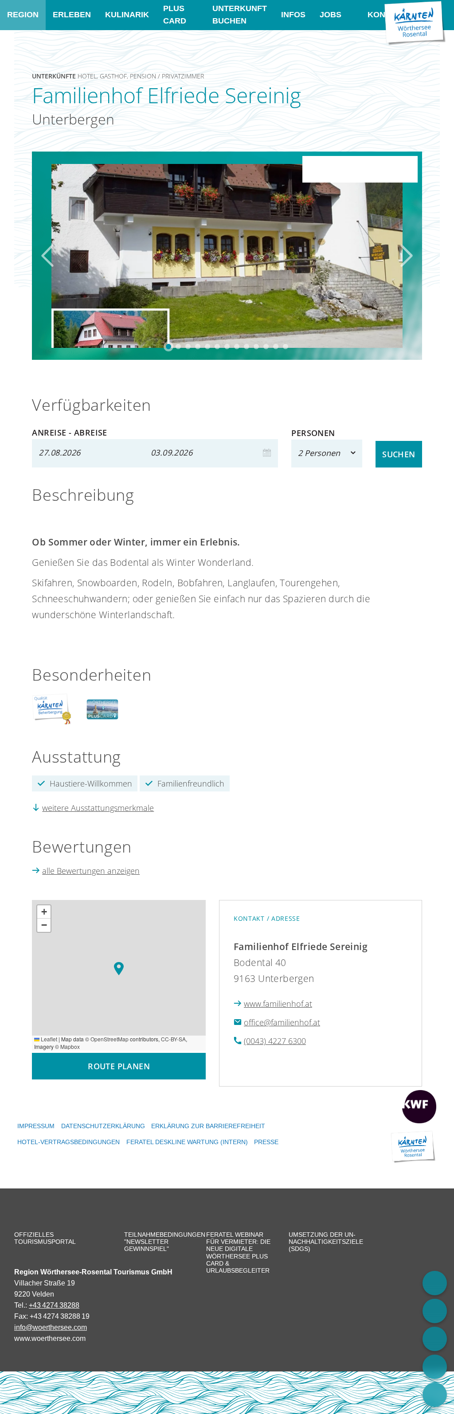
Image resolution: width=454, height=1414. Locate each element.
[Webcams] (435, 1311)
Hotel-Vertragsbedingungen (68, 1141)
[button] (119, 968)
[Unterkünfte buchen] (435, 1283)
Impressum (36, 1126)
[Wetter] (435, 1367)
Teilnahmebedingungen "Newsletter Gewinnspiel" (158, 1241)
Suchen (398, 454)
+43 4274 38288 (54, 1305)
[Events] (435, 1339)
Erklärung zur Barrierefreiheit (208, 1126)
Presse (266, 1141)
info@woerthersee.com (50, 1327)
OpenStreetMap (109, 1039)
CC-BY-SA (173, 1039)
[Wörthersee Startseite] (415, 23)
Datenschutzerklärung (103, 1126)
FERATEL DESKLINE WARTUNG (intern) (187, 1141)
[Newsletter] (435, 1395)
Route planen (119, 1066)
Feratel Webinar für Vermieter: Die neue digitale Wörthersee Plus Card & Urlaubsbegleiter (238, 1252)
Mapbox (70, 1046)
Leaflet (48, 1039)
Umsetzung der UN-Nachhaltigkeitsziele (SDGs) (323, 1241)
